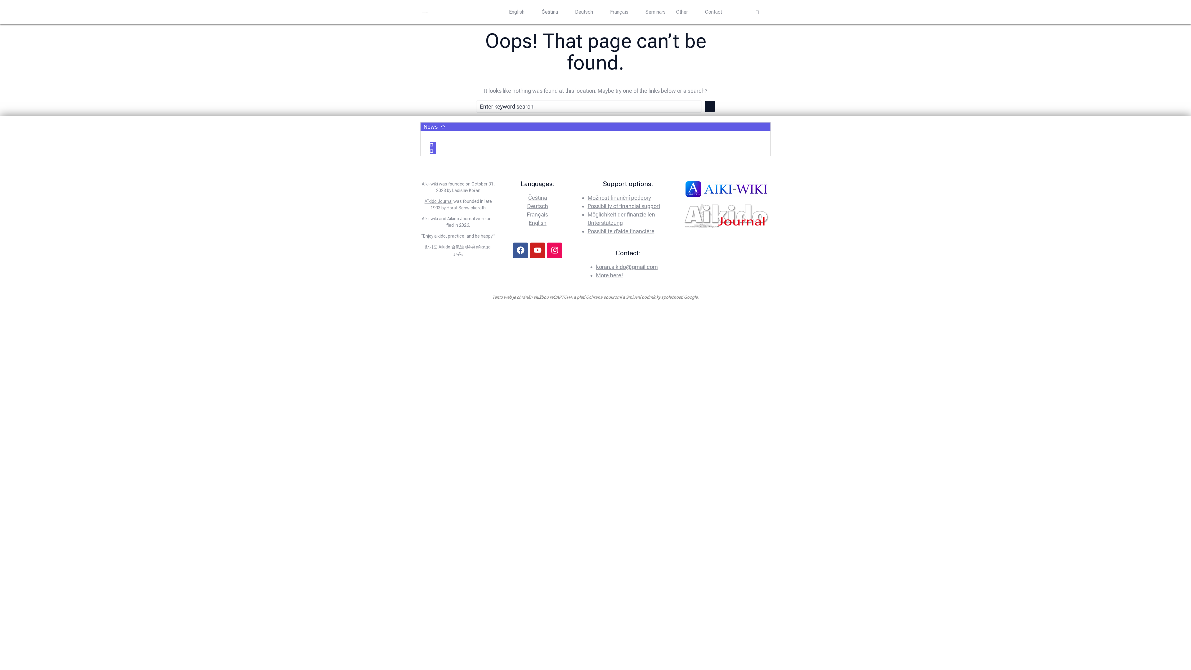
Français (619, 12)
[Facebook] (520, 250)
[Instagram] (554, 250)
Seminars (655, 12)
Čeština (550, 12)
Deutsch (584, 12)
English (516, 12)
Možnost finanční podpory (619, 197)
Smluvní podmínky (643, 297)
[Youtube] (537, 250)
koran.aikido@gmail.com (627, 267)
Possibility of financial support (624, 206)
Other (682, 12)
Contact (713, 12)
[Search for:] (589, 106)
